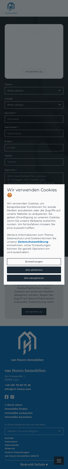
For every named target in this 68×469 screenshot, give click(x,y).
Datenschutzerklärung (33, 241)
